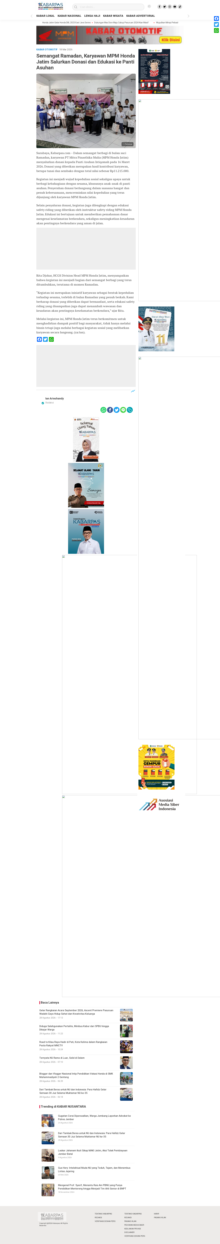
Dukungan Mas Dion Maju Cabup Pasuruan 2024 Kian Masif (105, 22)
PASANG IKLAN (130, 1221)
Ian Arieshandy (54, 399)
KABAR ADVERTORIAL (140, 16)
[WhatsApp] (216, 30)
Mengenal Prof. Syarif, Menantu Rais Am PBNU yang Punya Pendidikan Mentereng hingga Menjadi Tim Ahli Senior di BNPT (92, 1186)
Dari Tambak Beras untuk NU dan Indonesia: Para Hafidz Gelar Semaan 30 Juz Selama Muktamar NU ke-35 (91, 1134)
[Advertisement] (86, 249)
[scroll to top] (210, 1239)
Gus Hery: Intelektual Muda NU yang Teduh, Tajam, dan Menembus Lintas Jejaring (94, 1169)
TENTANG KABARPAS (103, 1213)
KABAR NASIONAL (69, 16)
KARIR (156, 1213)
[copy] (130, 410)
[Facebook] (216, 19)
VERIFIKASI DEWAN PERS (105, 1221)
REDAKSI (98, 1217)
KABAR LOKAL (45, 16)
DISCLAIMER (129, 1232)
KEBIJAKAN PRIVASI (132, 1228)
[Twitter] (216, 24)
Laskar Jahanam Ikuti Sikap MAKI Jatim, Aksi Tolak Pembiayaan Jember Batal (92, 1152)
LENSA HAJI (92, 16)
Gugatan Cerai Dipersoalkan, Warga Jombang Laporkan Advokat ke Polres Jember (94, 1117)
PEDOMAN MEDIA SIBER (134, 1225)
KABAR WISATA (113, 16)
